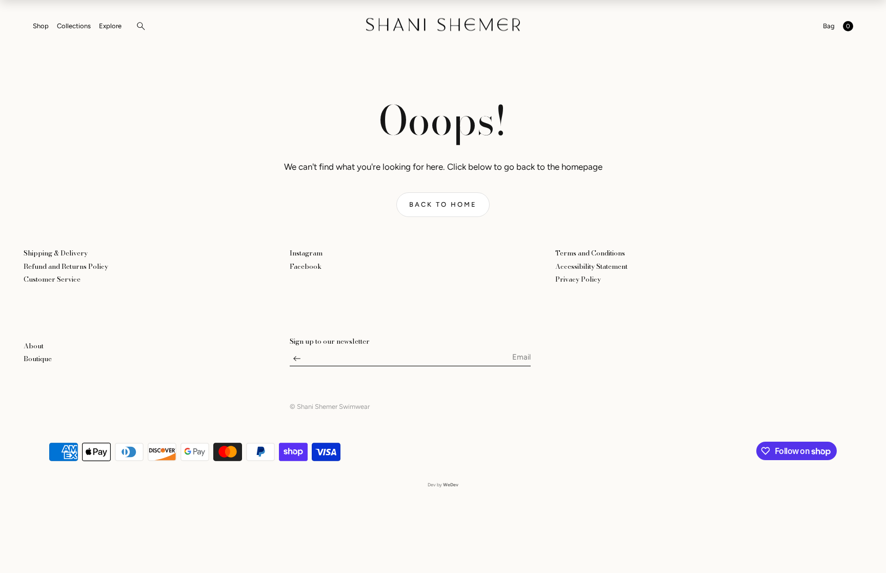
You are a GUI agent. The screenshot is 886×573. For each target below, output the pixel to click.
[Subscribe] (297, 361)
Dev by (443, 484)
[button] (138, 26)
